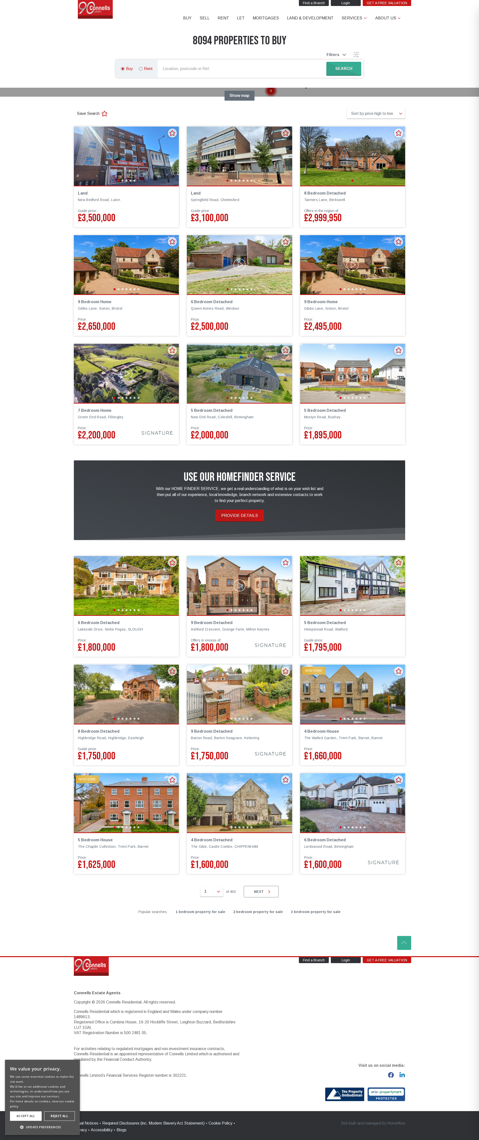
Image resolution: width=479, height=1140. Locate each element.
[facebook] (391, 1075)
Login (346, 3)
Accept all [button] (25, 1116)
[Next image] (172, 155)
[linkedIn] (402, 1075)
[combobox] (243, 69)
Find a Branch (314, 3)
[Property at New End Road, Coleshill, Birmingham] (239, 373)
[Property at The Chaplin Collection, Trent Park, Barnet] (126, 802)
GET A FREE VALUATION (387, 3)
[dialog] (42, 1097)
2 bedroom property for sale (258, 912)
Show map (239, 95)
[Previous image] (81, 155)
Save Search (88, 113)
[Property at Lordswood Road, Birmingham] (352, 802)
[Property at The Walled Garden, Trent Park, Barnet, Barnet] (352, 694)
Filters (333, 55)
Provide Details (239, 515)
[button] (271, 91)
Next (259, 892)
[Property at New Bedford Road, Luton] (126, 156)
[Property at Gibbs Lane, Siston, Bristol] (126, 264)
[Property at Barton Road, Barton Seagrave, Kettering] (239, 694)
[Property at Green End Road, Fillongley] (126, 373)
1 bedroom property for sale (200, 912)
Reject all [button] (59, 1116)
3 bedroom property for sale (316, 912)
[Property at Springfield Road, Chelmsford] (239, 156)
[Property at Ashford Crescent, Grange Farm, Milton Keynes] (239, 585)
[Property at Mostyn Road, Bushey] (352, 373)
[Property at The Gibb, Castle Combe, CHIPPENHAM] (239, 802)
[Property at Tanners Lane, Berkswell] (352, 156)
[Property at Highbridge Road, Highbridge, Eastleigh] (126, 694)
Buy (129, 69)
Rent (148, 69)
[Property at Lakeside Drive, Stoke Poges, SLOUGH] (126, 585)
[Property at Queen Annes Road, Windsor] (239, 264)
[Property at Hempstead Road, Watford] (352, 585)
